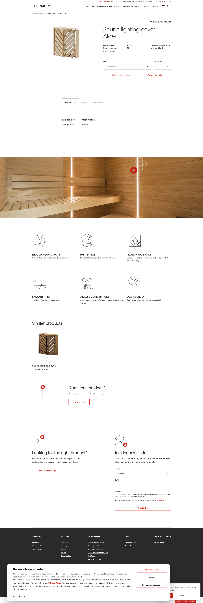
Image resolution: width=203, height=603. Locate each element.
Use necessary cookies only (152, 585)
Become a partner (127, 1)
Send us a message (46, 470)
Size (105, 62)
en (170, 1)
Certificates (92, 556)
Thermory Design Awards (185, 601)
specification (70, 102)
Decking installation (95, 546)
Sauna (63, 552)
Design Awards (104, 1)
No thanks (180, 595)
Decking (64, 546)
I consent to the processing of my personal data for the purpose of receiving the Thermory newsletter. (145, 495)
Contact (155, 6)
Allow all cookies (152, 570)
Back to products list (162, 21)
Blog (137, 6)
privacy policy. (160, 500)
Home (34, 13)
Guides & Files (162, 1)
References (128, 6)
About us (35, 542)
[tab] (70, 102)
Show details (17, 597)
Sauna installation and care (98, 552)
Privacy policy (159, 542)
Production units (131, 546)
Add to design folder (121, 75)
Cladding (64, 542)
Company (146, 6)
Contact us (79, 402)
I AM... (117, 469)
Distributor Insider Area (145, 1)
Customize (151, 577)
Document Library (94, 559)
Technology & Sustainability (108, 6)
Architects (115, 1)
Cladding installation (95, 549)
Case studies (66, 556)
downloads (98, 102)
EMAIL (117, 480)
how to (84, 102)
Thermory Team (38, 546)
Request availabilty (157, 75)
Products (90, 6)
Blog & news (37, 549)
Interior (63, 549)
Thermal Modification (96, 542)
